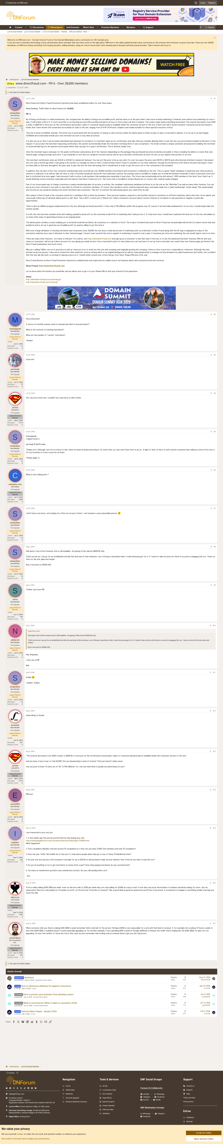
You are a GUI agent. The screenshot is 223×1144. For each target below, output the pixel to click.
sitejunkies (12, 87)
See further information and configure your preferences (26, 1139)
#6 (215, 470)
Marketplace (57, 27)
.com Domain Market (14, 32)
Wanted (64, 32)
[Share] (211, 98)
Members (130, 27)
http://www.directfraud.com (99, 239)
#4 (215, 393)
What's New (88, 27)
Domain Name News (40, 997)
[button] (196, 3)
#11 (214, 672)
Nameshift (18, 980)
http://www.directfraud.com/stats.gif (42, 282)
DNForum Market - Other (78, 32)
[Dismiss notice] (214, 38)
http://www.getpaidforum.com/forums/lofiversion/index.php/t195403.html (57, 840)
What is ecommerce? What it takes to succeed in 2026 (50, 1003)
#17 (214, 923)
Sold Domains (72, 27)
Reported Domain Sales (43, 980)
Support (149, 27)
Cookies (11, 1073)
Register (167, 45)
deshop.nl (29, 977)
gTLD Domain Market (32, 32)
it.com (16, 988)
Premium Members (110, 27)
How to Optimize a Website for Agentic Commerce (46, 986)
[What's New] (202, 27)
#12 (214, 711)
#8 (215, 547)
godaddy (17, 997)
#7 (215, 508)
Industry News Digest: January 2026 (39, 1011)
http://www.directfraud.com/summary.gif (43, 279)
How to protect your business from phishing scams (48, 994)
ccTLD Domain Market (50, 32)
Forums (18, 27)
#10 (214, 625)
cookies (20, 1134)
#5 (215, 432)
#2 (215, 314)
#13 (214, 751)
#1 (215, 98)
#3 (215, 355)
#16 (214, 883)
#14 (214, 790)
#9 (215, 585)
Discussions (38, 27)
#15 (214, 828)
